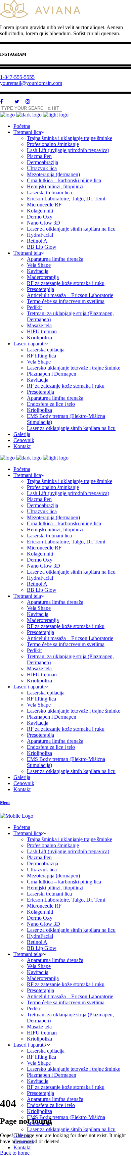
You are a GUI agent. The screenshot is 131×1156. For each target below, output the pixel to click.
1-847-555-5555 (17, 77)
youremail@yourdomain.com (31, 83)
